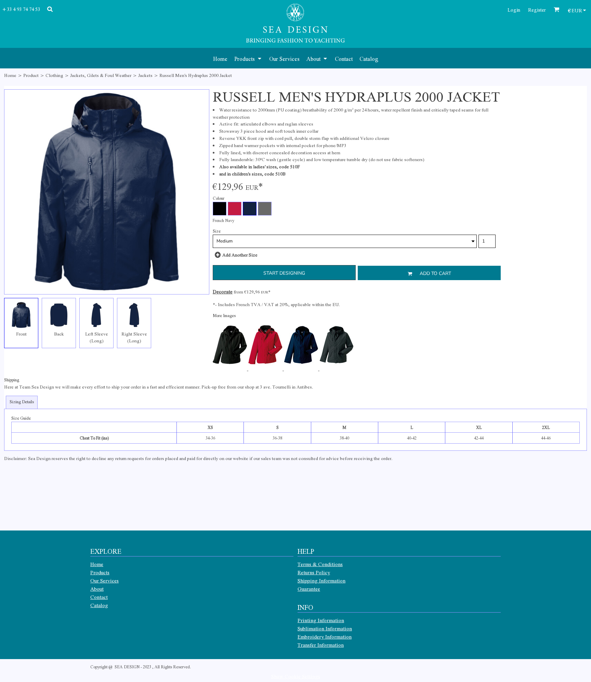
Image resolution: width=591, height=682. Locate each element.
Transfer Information (321, 644)
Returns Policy (314, 572)
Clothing (54, 75)
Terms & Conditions (320, 564)
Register (537, 9)
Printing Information (321, 620)
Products (99, 572)
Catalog (99, 605)
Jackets (145, 75)
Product (31, 75)
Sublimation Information (325, 628)
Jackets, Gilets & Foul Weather (100, 75)
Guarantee (309, 588)
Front (21, 334)
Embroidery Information (325, 636)
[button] (248, 58)
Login (514, 9)
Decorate (223, 291)
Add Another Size (240, 255)
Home (10, 75)
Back (59, 334)
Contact (99, 596)
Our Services (104, 580)
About (97, 588)
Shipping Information (321, 580)
